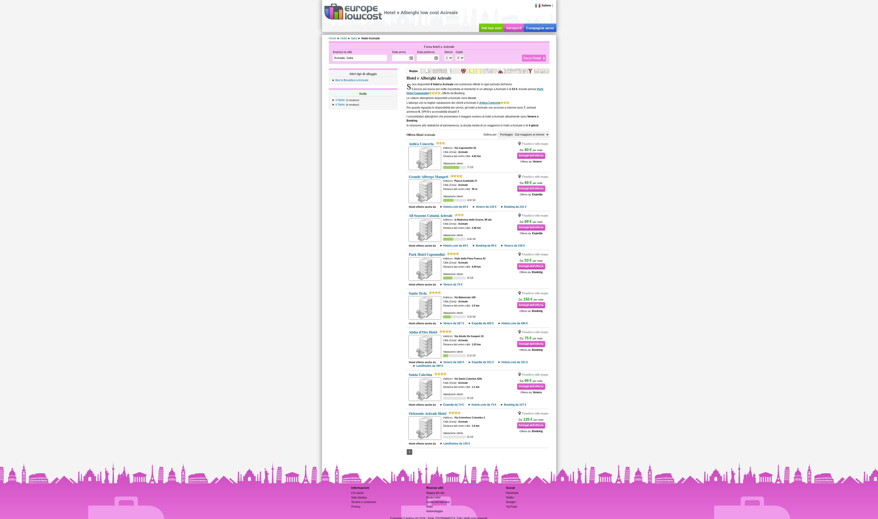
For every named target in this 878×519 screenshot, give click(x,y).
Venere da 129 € (486, 206)
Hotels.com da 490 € (514, 323)
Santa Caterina (420, 374)
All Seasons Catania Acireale (430, 215)
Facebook (512, 493)
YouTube (511, 506)
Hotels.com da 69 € (455, 206)
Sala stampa (359, 497)
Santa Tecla (418, 293)
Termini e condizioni (363, 502)
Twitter (510, 497)
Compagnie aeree (540, 28)
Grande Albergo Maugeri (428, 176)
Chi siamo (357, 493)
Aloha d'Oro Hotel (423, 332)
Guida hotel (433, 497)
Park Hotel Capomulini (427, 254)
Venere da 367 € (453, 323)
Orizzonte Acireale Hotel (427, 413)
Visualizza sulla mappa (535, 144)
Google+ (511, 502)
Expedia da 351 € (483, 362)
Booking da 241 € (515, 206)
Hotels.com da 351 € (514, 362)
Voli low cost (491, 28)
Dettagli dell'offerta (531, 155)
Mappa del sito (435, 493)
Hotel (429, 506)
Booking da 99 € (486, 245)
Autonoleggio (434, 511)
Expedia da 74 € (453, 404)
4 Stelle (340, 104)
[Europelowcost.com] (353, 18)
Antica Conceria (489, 102)
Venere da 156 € (514, 245)
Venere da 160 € (453, 362)
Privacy (355, 506)
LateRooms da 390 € (429, 365)
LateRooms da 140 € (456, 443)
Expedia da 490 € (483, 323)
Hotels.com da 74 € (483, 404)
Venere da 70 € (453, 284)
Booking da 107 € (515, 404)
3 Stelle (340, 100)
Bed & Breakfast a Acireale (351, 80)
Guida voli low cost (438, 502)
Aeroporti (514, 28)
